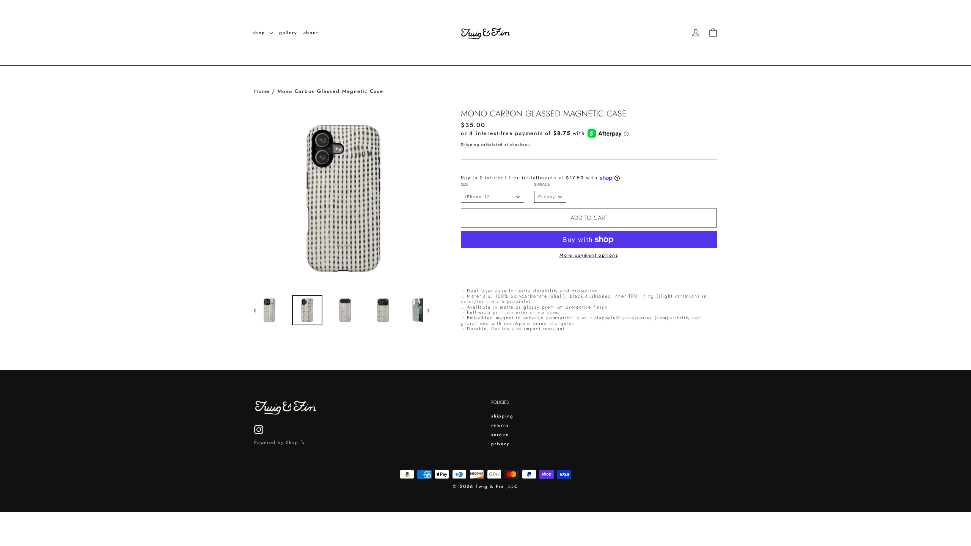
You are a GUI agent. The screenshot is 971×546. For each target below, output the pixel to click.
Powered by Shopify (279, 442)
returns (500, 425)
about (310, 32)
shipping (502, 416)
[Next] (427, 310)
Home (262, 91)
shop (260, 32)
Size (464, 185)
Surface (542, 185)
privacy (500, 444)
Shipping (470, 144)
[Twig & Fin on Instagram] (258, 429)
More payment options (588, 255)
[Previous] (259, 310)
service (500, 434)
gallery (288, 32)
